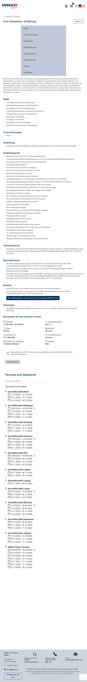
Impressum (58, 669)
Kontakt (50, 669)
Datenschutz (68, 669)
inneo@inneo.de (12, 670)
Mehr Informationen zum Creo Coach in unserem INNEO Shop (32, 298)
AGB (75, 669)
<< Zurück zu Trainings (11, 16)
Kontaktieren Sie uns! (12, 676)
